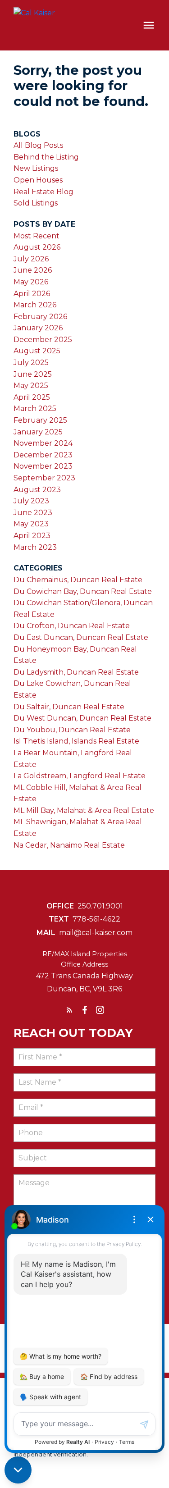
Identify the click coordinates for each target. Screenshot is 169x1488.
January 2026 (38, 328)
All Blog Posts (38, 145)
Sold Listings (36, 203)
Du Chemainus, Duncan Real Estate (78, 579)
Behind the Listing (46, 157)
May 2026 (31, 282)
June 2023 (33, 512)
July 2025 (31, 362)
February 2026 (40, 316)
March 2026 (35, 305)
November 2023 (43, 466)
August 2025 (37, 351)
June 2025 (33, 374)
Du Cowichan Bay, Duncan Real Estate (83, 591)
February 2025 (40, 420)
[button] (69, 1010)
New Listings (36, 168)
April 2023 (32, 535)
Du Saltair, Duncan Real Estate (69, 707)
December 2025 (43, 339)
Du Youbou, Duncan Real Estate (72, 730)
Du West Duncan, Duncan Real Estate (82, 718)
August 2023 (37, 489)
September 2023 (44, 478)
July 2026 (31, 259)
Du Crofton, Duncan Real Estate (72, 625)
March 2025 (35, 408)
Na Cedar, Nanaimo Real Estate (69, 845)
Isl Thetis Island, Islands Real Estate (76, 741)
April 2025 (32, 397)
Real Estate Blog (43, 191)
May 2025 (31, 385)
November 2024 (43, 443)
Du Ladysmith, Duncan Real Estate (76, 672)
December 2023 (43, 455)
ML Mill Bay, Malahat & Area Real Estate (84, 810)
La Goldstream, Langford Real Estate (80, 775)
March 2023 (35, 547)
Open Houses (38, 180)
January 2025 (38, 432)
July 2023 (31, 501)
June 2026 (33, 270)
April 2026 (32, 293)
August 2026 (37, 247)
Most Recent (36, 236)
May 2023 (31, 524)
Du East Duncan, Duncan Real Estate (81, 637)
